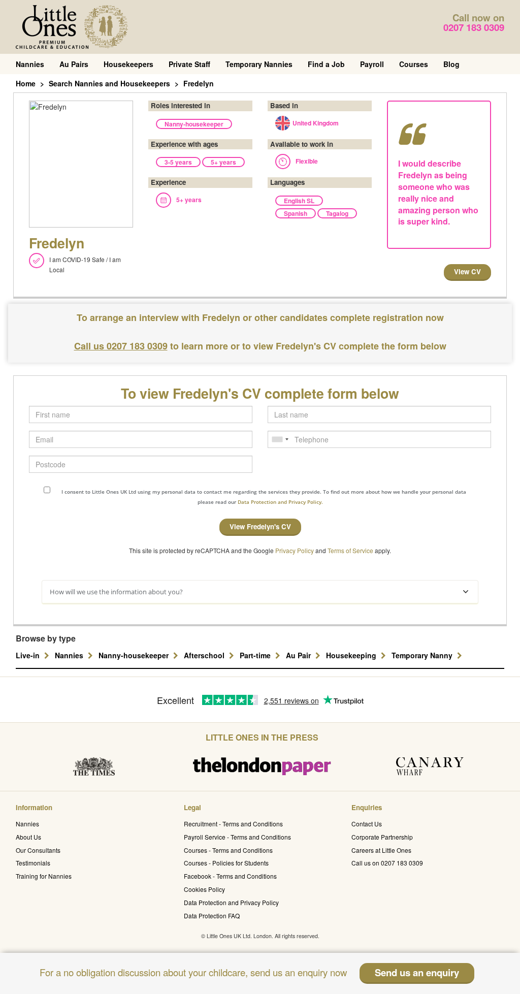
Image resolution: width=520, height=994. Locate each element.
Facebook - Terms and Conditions (230, 876)
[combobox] (279, 439)
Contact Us (366, 823)
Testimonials (33, 862)
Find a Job (326, 64)
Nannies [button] (70, 655)
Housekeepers (128, 64)
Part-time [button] (256, 655)
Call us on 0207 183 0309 (387, 862)
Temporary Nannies (258, 64)
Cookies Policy (204, 889)
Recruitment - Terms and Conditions (233, 823)
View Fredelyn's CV (260, 526)
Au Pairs (73, 64)
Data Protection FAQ (212, 915)
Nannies (30, 64)
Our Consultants (38, 850)
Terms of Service (350, 550)
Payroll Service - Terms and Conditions (237, 836)
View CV (467, 271)
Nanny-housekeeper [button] (135, 655)
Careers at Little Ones (381, 850)
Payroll (372, 64)
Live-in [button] (29, 655)
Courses (413, 64)
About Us (28, 836)
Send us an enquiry (417, 972)
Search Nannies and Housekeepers (109, 83)
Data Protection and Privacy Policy (231, 902)
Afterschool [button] (205, 655)
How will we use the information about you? (116, 591)
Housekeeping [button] (352, 655)
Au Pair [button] (299, 655)
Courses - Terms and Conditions (228, 850)
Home (26, 83)
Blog (451, 64)
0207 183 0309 (473, 27)
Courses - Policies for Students (226, 862)
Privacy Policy (294, 550)
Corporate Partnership (382, 836)
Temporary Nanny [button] (423, 655)
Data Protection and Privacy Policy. (280, 501)
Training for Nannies (44, 876)
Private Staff (189, 64)
